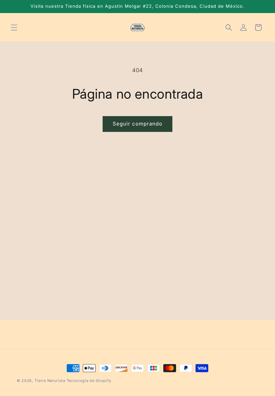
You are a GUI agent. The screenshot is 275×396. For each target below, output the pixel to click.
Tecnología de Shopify (89, 380)
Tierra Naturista (50, 380)
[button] (14, 27)
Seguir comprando (137, 123)
